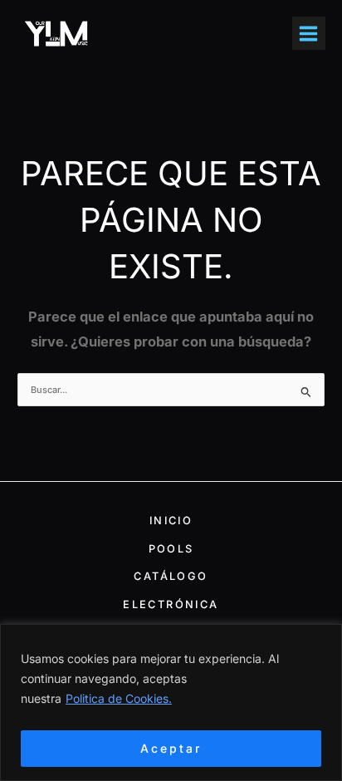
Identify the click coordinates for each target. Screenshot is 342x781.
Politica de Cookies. (119, 698)
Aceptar (171, 748)
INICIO (171, 520)
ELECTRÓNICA (170, 604)
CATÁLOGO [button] (171, 576)
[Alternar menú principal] (308, 33)
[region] (171, 702)
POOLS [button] (171, 549)
